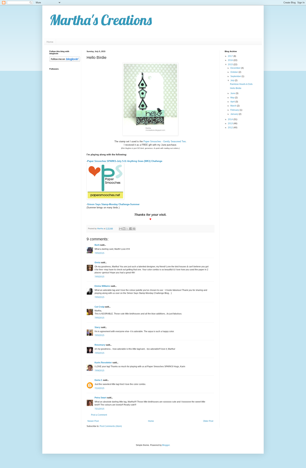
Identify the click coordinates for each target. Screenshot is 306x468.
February (235, 110)
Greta (97, 262)
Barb (97, 245)
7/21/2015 (99, 409)
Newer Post (93, 421)
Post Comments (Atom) (111, 426)
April (232, 101)
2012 (230, 127)
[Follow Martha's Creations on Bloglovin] (64, 61)
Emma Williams (102, 286)
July (232, 80)
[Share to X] (127, 228)
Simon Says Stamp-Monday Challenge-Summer (113, 204)
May (232, 97)
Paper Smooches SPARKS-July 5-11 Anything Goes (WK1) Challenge (124, 161)
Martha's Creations (100, 20)
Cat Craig (99, 307)
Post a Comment (99, 415)
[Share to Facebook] (130, 228)
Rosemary (100, 345)
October (234, 72)
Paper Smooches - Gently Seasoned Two (164, 141)
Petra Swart (100, 397)
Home (50, 41)
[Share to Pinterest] (134, 228)
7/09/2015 (99, 370)
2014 (230, 119)
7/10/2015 (99, 388)
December (235, 68)
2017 (230, 56)
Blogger (166, 445)
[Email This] (120, 228)
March (233, 106)
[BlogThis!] (124, 228)
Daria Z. (98, 380)
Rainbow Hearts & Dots (241, 84)
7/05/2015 (99, 253)
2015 (230, 64)
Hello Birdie (235, 88)
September (236, 76)
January (234, 114)
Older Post (208, 421)
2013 (230, 123)
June (233, 93)
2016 (230, 60)
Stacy (97, 327)
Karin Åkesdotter (103, 362)
